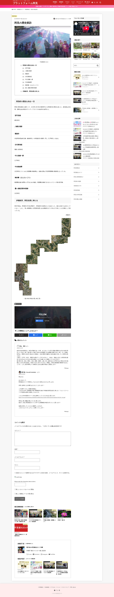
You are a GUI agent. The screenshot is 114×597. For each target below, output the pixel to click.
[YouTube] (52, 554)
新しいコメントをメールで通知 (25, 489)
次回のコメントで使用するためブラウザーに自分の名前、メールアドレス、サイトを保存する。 (43, 473)
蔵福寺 (26, 73)
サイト (16, 465)
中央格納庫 (27, 82)
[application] (86, 28)
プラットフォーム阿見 (25, 3)
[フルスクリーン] (97, 34)
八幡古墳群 (27, 71)
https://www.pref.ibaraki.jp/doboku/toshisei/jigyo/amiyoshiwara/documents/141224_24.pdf (42, 397)
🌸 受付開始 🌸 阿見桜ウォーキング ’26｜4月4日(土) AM (91, 123)
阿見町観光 (27, 9)
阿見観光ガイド (20, 9)
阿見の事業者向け (78, 176)
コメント (18, 430)
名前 (16, 449)
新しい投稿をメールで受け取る (25, 493)
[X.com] (94, 2)
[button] (77, 47)
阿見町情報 (87, 151)
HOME (14, 9)
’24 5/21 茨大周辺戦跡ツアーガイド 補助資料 (91, 155)
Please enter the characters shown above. (25, 481)
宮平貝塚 (26, 68)
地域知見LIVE (77, 185)
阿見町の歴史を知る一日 (29, 65)
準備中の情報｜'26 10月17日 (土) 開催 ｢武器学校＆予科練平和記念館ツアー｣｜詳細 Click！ (57, 6)
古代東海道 (27, 76)
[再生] (75, 34)
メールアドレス (19, 457)
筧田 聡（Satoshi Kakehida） (29, 372)
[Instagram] (97, 2)
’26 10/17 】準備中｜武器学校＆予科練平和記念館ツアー (91, 130)
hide (47, 62)
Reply (67, 368)
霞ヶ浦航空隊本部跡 (30, 88)
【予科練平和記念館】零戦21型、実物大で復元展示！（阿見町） (90, 138)
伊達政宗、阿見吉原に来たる (30, 91)
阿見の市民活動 (78, 194)
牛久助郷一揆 (28, 79)
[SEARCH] (100, 2)
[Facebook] (92, 2)
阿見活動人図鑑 (78, 199)
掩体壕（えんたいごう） (31, 85)
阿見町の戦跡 (82, 142)
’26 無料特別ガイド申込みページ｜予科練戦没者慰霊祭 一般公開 (91, 147)
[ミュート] (95, 34)
